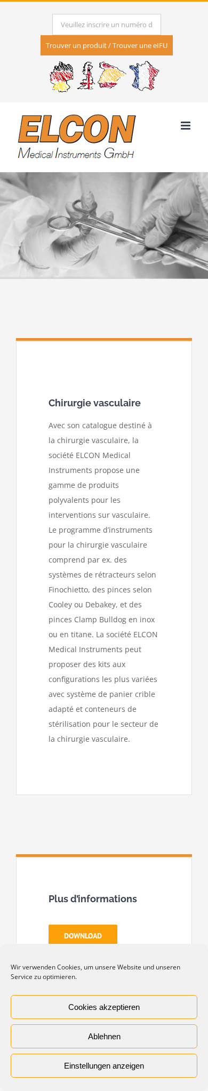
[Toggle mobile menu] (186, 125)
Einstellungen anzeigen (104, 1065)
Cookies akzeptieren (104, 1007)
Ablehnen (104, 1036)
